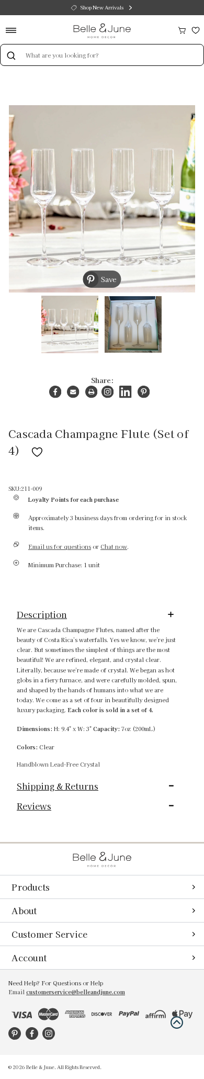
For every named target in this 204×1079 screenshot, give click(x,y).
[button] (177, 1022)
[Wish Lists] (195, 29)
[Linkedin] (125, 392)
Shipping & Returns (57, 786)
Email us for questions (59, 546)
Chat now (113, 546)
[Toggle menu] (14, 30)
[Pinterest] (144, 392)
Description (42, 614)
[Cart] (182, 29)
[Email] (73, 392)
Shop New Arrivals (102, 7)
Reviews (34, 806)
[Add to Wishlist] (37, 450)
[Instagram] (107, 392)
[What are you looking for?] (11, 54)
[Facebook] (55, 392)
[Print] (91, 392)
